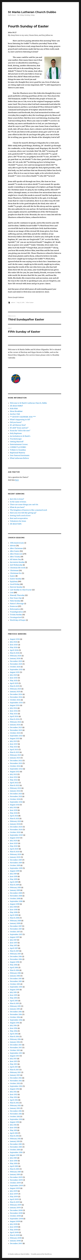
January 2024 (15, 725)
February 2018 (15, 921)
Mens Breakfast (16, 411)
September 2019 (16, 868)
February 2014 (15, 1039)
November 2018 (16, 896)
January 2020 (15, 857)
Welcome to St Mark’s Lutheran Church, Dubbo (28, 403)
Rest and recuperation (19, 518)
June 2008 (14, 1227)
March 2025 (14, 686)
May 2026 (14, 647)
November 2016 (16, 959)
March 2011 (14, 1136)
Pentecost (14, 606)
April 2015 (14, 1001)
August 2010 (14, 1155)
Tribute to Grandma (18, 450)
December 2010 (16, 1144)
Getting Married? (17, 442)
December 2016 (16, 956)
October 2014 (15, 1017)
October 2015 (15, 984)
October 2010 (15, 1150)
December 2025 (16, 661)
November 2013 (16, 1048)
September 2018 (16, 901)
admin (13, 302)
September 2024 (16, 703)
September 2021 (16, 802)
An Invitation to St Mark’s (20, 436)
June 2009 (14, 1194)
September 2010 (16, 1152)
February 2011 (15, 1139)
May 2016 (13, 965)
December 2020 (16, 827)
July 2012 (13, 1092)
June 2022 (14, 777)
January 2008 (15, 1241)
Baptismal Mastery (17, 453)
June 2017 (13, 943)
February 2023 (15, 755)
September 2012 (16, 1086)
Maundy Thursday (17, 595)
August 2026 (15, 639)
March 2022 (14, 785)
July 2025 (13, 675)
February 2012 (15, 1105)
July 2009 (13, 1191)
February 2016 (15, 973)
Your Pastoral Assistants (19, 455)
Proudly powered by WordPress (41, 1254)
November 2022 (16, 763)
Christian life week (17, 568)
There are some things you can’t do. (24, 504)
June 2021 (13, 810)
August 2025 (15, 672)
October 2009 (15, 1183)
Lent (12, 592)
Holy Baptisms (16, 433)
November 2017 (16, 929)
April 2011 (14, 1133)
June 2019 (13, 876)
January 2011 (15, 1141)
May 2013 (13, 1064)
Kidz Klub (14, 408)
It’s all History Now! (18, 425)
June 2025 (13, 678)
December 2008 (16, 1210)
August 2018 (14, 904)
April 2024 (14, 716)
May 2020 (14, 846)
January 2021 (15, 824)
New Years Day (16, 598)
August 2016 (14, 962)
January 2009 (15, 1208)
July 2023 (13, 741)
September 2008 (16, 1219)
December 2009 (16, 1177)
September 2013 (16, 1053)
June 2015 (13, 995)
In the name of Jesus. (18, 502)
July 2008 (13, 1224)
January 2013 (15, 1075)
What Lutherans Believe (19, 458)
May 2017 (13, 945)
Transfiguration (16, 612)
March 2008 (15, 1235)
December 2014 (16, 1012)
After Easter (30, 302)
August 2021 (14, 805)
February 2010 (15, 1172)
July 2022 (13, 774)
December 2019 (16, 860)
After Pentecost (16, 554)
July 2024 (13, 708)
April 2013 (14, 1067)
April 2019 (14, 882)
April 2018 (14, 915)
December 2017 (16, 926)
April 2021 (14, 816)
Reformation (15, 609)
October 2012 (15, 1083)
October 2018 (15, 898)
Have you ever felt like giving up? (23, 513)
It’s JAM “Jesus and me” (19, 428)
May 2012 (13, 1097)
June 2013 (13, 1061)
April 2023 (14, 749)
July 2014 (13, 1025)
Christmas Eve (16, 573)
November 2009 (16, 1180)
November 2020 (16, 830)
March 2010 (14, 1169)
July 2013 (13, 1059)
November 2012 (16, 1081)
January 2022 (15, 791)
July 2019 (13, 874)
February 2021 (15, 821)
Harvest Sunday (16, 587)
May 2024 (14, 714)
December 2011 (16, 1111)
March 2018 (14, 918)
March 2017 (14, 951)
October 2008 (15, 1216)
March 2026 (14, 653)
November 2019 (16, 863)
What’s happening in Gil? (20, 420)
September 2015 (16, 987)
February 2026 (15, 656)
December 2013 (16, 1045)
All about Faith (15, 524)
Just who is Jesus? (17, 499)
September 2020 (16, 835)
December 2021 (16, 794)
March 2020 (15, 852)
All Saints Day (15, 559)
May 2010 (13, 1163)
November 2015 (16, 981)
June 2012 (13, 1094)
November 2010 (16, 1147)
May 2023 (13, 747)
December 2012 (16, 1078)
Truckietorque (16, 439)
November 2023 (16, 730)
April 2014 (14, 1034)
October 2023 (15, 733)
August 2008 (15, 1221)
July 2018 (13, 907)
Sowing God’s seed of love (20, 516)
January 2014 (15, 1042)
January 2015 (15, 1009)
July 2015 (13, 992)
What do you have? (17, 507)
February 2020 (15, 854)
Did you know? (16, 422)
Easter (12, 576)
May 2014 (13, 1031)
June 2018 (13, 910)
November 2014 (16, 1014)
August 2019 (14, 871)
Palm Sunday (15, 601)
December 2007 (16, 1243)
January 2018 (15, 923)
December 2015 (16, 979)
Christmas (14, 570)
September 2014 (16, 1020)
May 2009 (14, 1197)
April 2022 (14, 783)
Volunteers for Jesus (18, 521)
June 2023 (13, 744)
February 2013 (15, 1072)
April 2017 (14, 948)
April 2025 (14, 683)
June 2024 (14, 711)
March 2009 (15, 1202)
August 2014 (14, 1023)
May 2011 (13, 1130)
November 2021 (16, 796)
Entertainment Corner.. (19, 444)
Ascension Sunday (17, 562)
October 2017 (15, 932)
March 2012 (14, 1103)
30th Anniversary (17, 543)
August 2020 (15, 838)
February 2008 (15, 1238)
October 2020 (15, 832)
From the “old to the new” (20, 431)
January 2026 (15, 658)
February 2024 (15, 722)
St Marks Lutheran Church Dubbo (32, 12)
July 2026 (13, 642)
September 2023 (16, 736)
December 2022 (16, 761)
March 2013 (14, 1070)
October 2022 (15, 766)
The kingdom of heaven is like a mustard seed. (28, 510)
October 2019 (15, 865)
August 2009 (15, 1188)
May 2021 (13, 813)
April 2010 (14, 1166)
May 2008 (14, 1230)
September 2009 (16, 1185)
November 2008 (16, 1213)
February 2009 (15, 1205)
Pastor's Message (17, 604)
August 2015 (14, 990)
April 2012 (14, 1100)
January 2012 (15, 1108)
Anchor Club (15, 414)
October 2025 (15, 667)
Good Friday (15, 584)
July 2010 (13, 1158)
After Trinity (15, 557)
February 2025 (15, 689)
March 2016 (14, 970)
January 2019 (15, 890)
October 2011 (15, 1116)
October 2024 (15, 700)
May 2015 (13, 998)
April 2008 (14, 1232)
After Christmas (16, 548)
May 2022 (13, 780)
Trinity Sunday (16, 615)
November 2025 (16, 664)
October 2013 (15, 1050)
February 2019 (15, 887)
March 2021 (14, 818)
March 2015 (14, 1003)
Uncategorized (16, 617)
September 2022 (16, 769)
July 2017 (13, 940)
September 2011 (16, 1119)
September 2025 (16, 669)
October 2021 (15, 799)
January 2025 (15, 692)
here (17, 480)
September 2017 (16, 934)
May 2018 (13, 912)
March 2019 (14, 885)
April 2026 (14, 650)
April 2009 (14, 1199)
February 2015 (15, 1006)
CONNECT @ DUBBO (18, 447)
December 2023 (16, 727)
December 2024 (16, 694)
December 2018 (16, 893)
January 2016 (15, 976)
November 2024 (16, 697)
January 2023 (15, 758)
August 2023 (15, 738)
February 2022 (15, 788)
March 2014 (14, 1036)
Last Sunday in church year (21, 590)
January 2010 (15, 1174)
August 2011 (14, 1122)
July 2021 (13, 807)
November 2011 (16, 1114)
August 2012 (14, 1089)
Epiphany (14, 581)
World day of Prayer (18, 620)
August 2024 (15, 705)
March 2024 (14, 719)
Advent (13, 546)
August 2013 (14, 1056)
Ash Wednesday (16, 565)
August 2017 (14, 937)
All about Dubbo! (16, 406)
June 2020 (14, 843)
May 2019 (13, 879)
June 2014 (13, 1028)
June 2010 (13, 1161)
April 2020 (14, 849)
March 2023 (14, 752)
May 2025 (13, 680)
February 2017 (15, 954)
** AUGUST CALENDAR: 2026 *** (23, 417)
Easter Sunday (15, 579)
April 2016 (14, 967)
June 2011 (13, 1128)
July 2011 (13, 1125)
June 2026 (14, 645)
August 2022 (15, 772)
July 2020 (13, 841)
